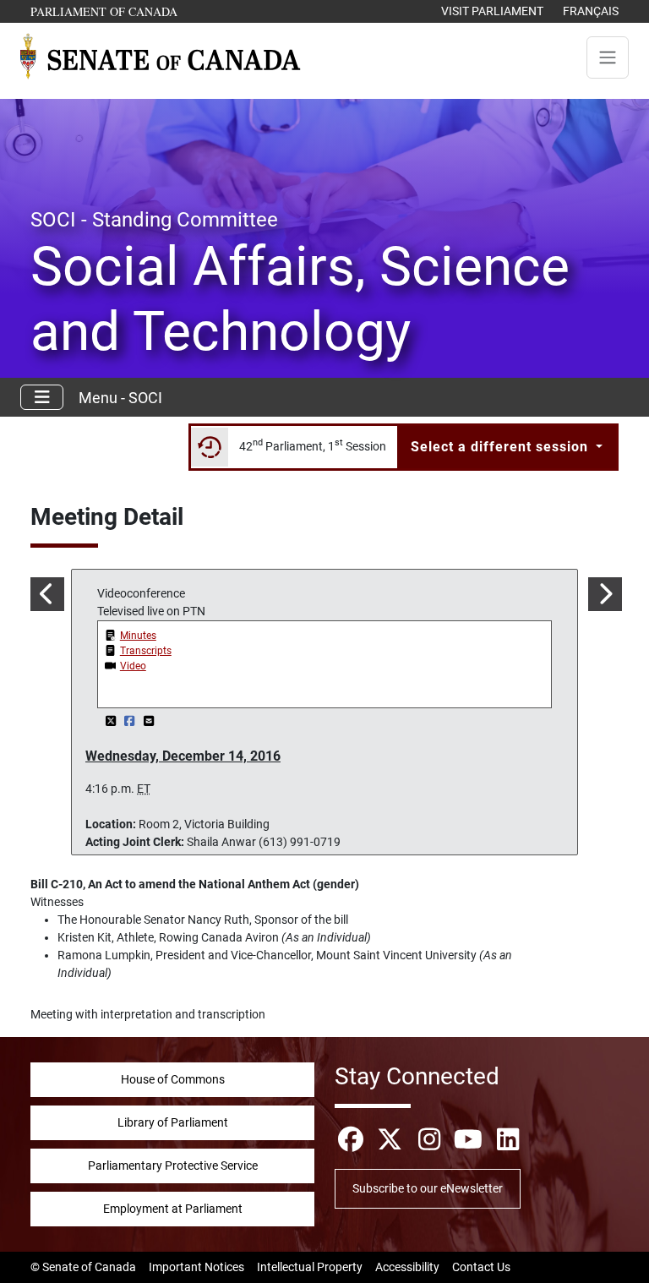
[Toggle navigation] (607, 57)
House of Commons (173, 1079)
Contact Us (481, 1267)
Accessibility (407, 1267)
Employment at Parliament (173, 1208)
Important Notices (196, 1267)
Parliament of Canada (105, 11)
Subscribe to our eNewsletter (427, 1188)
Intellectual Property (310, 1267)
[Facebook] (131, 720)
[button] (45, 594)
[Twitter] (112, 721)
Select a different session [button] (501, 447)
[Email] (148, 721)
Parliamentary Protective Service (173, 1165)
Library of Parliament (172, 1122)
